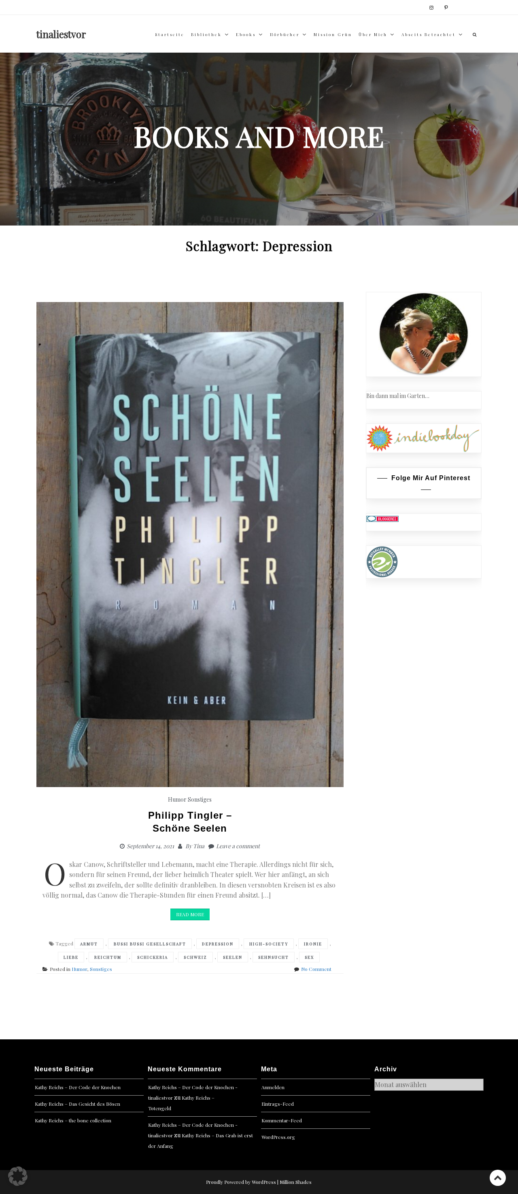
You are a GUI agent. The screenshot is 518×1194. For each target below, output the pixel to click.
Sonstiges (200, 799)
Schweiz (195, 957)
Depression (218, 944)
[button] (18, 1176)
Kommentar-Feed (281, 1120)
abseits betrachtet (428, 34)
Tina (198, 846)
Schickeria (152, 957)
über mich (373, 34)
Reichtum (107, 957)
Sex (309, 957)
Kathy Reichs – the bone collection (73, 1120)
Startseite (170, 34)
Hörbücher (284, 34)
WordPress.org (278, 1137)
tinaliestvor (61, 34)
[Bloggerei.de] (382, 518)
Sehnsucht (273, 957)
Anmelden (272, 1087)
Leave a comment (238, 846)
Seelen (232, 957)
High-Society (268, 944)
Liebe (71, 957)
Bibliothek (206, 34)
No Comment (316, 969)
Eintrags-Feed (277, 1103)
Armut (89, 944)
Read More (190, 914)
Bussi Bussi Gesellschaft (150, 944)
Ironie (313, 944)
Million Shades (296, 1182)
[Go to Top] (498, 1177)
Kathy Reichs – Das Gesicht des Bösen (77, 1103)
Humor (177, 799)
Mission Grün (333, 34)
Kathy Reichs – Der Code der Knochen (78, 1087)
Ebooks (246, 34)
